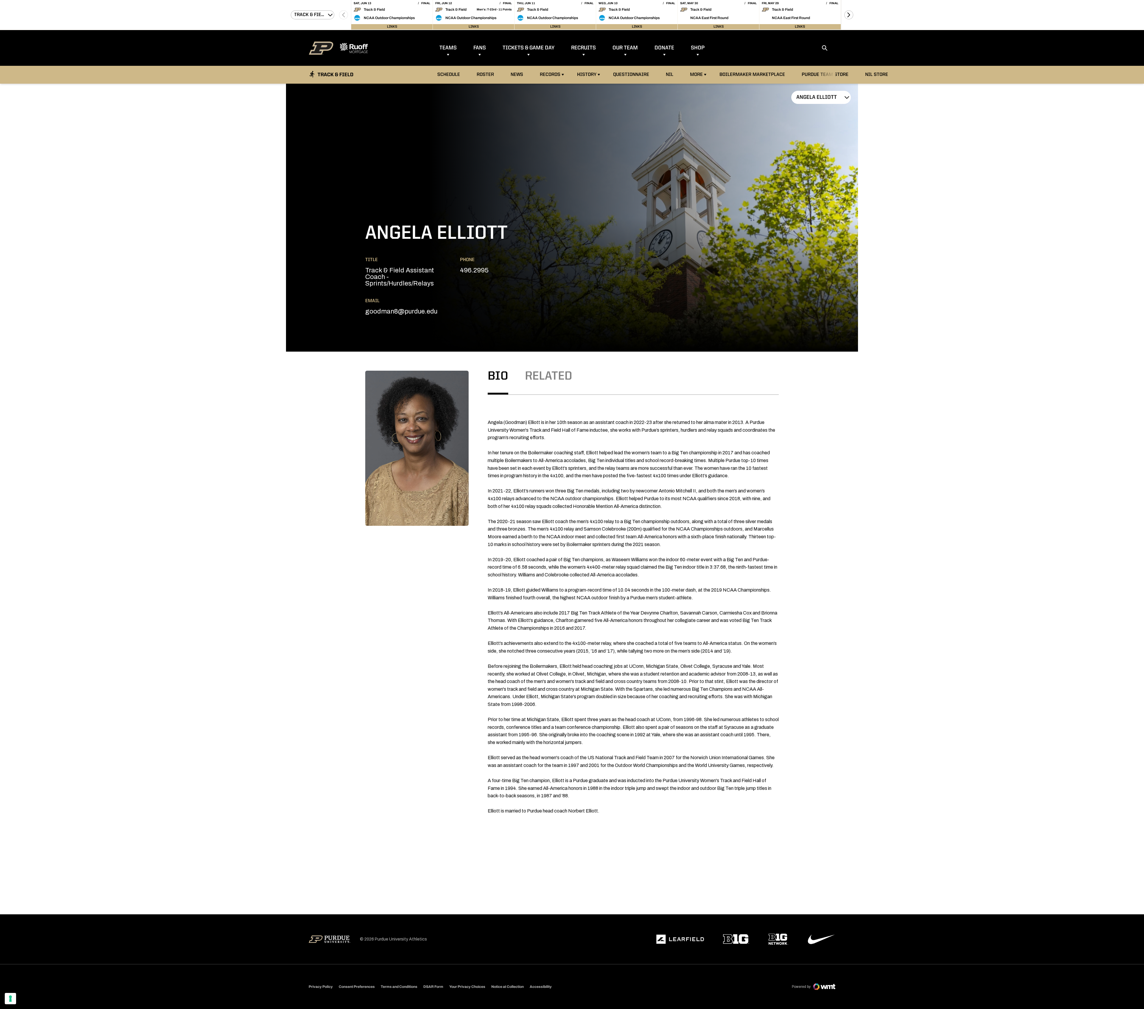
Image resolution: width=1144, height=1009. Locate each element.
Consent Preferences (357, 987)
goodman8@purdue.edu (401, 311)
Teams (448, 48)
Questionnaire (631, 74)
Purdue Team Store (826, 74)
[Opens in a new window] (680, 939)
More (696, 74)
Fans (479, 48)
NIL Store (878, 74)
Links (392, 27)
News (517, 74)
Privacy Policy (321, 987)
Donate (664, 48)
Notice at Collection (507, 987)
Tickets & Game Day (528, 48)
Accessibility (541, 986)
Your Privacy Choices (467, 987)
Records (550, 74)
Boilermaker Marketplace (752, 74)
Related (548, 377)
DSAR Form (433, 987)
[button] (848, 14)
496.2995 (474, 270)
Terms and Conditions (399, 987)
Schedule (448, 74)
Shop (698, 48)
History (586, 74)
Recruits (583, 48)
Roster (485, 74)
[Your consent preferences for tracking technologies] (10, 998)
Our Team (625, 48)
